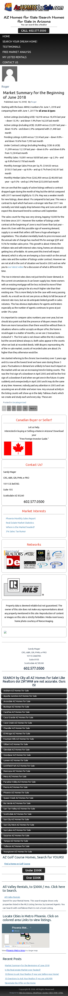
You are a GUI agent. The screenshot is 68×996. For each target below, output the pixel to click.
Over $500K (33, 877)
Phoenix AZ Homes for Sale (16, 792)
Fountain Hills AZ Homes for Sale (18, 739)
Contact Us (10, 62)
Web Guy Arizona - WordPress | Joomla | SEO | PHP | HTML (41, 993)
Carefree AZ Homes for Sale (16, 712)
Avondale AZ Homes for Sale (16, 701)
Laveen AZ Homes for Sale (15, 760)
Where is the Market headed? (20, 527)
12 (25, 408)
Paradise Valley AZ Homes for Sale (19, 782)
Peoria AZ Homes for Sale (15, 787)
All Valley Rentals (12, 897)
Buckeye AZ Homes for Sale (16, 707)
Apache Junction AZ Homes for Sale (20, 696)
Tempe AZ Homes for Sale (15, 841)
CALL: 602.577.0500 (33, 30)
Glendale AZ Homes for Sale (16, 749)
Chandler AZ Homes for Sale (16, 728)
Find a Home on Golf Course (17, 864)
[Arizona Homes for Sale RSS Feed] (3, 990)
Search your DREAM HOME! (20, 41)
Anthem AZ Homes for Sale (16, 690)
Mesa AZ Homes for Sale (14, 776)
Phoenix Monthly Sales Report (21, 518)
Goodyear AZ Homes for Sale (17, 755)
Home (6, 36)
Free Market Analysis (17, 52)
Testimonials (11, 46)
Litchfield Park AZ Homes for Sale (19, 766)
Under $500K (33, 870)
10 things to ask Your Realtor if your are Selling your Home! (32, 974)
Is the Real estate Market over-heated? (23, 970)
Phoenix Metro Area (15, 950)
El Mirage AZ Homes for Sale (16, 733)
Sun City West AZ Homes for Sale (18, 825)
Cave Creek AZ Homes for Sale (17, 723)
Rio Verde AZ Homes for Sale (17, 803)
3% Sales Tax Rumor (16, 531)
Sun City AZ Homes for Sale (16, 819)
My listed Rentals (15, 57)
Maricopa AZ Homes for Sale (16, 771)
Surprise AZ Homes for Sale (16, 835)
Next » (33, 408)
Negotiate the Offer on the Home (20, 983)
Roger (34, 102)
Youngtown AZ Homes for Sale (17, 851)
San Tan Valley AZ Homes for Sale (19, 809)
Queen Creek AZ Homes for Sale (18, 798)
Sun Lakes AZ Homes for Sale (17, 830)
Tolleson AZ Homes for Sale (16, 846)
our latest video (15, 267)
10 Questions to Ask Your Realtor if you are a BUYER (29, 978)
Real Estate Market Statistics (20, 523)
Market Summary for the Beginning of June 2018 (27, 965)
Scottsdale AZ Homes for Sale (17, 814)
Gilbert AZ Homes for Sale (15, 744)
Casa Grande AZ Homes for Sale (18, 717)
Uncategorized (19, 402)
